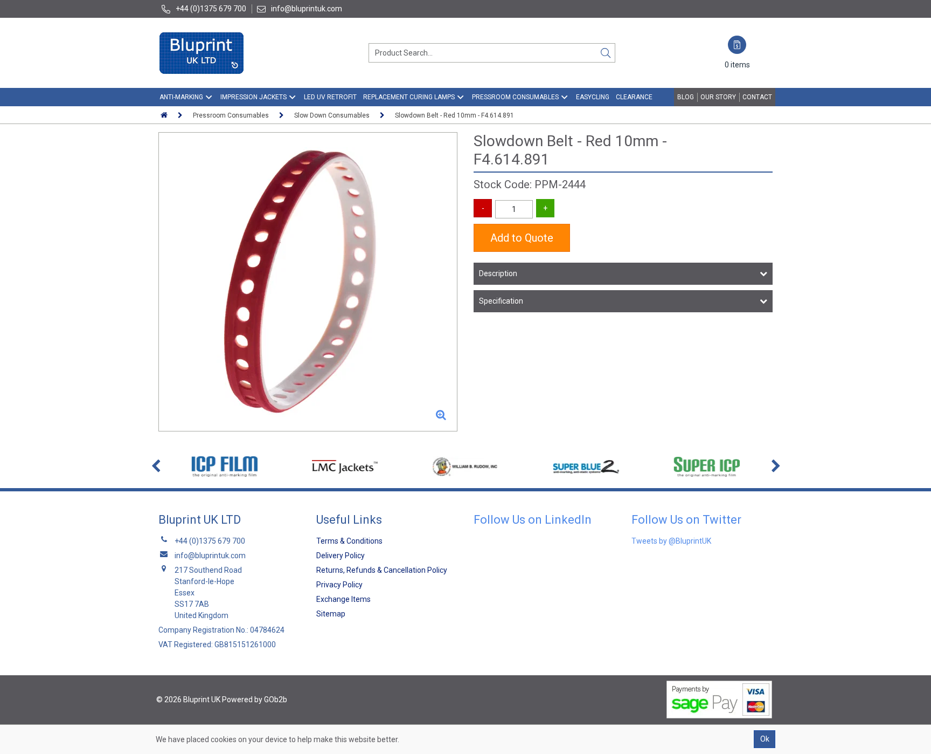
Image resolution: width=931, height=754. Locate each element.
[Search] (605, 53)
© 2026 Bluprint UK (188, 699)
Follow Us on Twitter (686, 519)
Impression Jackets (253, 97)
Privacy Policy (339, 584)
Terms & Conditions (349, 541)
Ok (764, 739)
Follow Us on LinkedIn (533, 519)
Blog (685, 97)
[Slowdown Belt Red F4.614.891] (307, 282)
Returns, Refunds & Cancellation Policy (381, 570)
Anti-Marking (181, 97)
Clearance (634, 97)
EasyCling (592, 97)
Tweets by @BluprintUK (671, 541)
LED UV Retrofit (330, 97)
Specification (501, 301)
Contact (757, 97)
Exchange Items (343, 599)
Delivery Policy (340, 555)
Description (498, 273)
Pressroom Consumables (515, 97)
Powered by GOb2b (254, 699)
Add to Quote (521, 237)
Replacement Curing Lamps (409, 97)
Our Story (718, 97)
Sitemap (330, 613)
